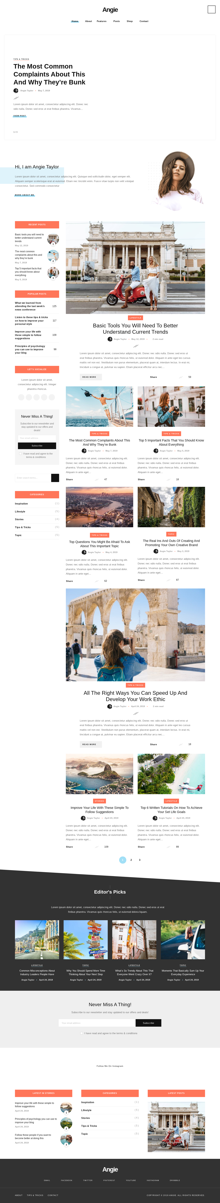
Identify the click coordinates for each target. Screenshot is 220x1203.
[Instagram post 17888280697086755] (18, 1066)
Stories (99, 801)
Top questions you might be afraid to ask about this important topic (99, 544)
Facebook (66, 1180)
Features (102, 21)
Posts (116, 21)
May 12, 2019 (138, 339)
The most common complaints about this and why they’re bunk (49, 74)
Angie (110, 10)
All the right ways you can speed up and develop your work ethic (135, 696)
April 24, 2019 (138, 706)
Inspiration (21, 503)
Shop (130, 21)
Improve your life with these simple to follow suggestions (28, 335)
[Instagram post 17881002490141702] (91, 1066)
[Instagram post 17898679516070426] (201, 1066)
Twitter (88, 1180)
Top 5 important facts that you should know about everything (28, 271)
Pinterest (109, 1180)
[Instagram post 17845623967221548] (128, 1066)
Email (47, 1180)
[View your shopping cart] (197, 9)
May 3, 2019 (183, 551)
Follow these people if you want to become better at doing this (33, 1137)
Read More (89, 377)
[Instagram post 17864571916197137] (165, 1066)
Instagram (153, 1180)
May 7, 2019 (44, 90)
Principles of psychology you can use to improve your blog (30, 349)
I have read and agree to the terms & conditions (38, 455)
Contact (144, 21)
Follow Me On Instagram (110, 1066)
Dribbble (175, 1180)
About (88, 21)
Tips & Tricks (21, 59)
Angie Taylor (26, 90)
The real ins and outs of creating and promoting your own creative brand (171, 543)
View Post (19, 116)
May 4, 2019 (111, 552)
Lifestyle (135, 318)
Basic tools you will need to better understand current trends (135, 328)
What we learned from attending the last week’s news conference (30, 306)
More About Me (24, 195)
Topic (171, 534)
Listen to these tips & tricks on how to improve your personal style (31, 320)
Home (75, 21)
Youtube (131, 1180)
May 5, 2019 (183, 451)
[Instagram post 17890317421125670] (55, 1066)
